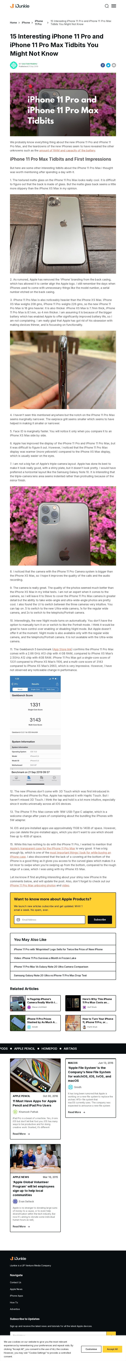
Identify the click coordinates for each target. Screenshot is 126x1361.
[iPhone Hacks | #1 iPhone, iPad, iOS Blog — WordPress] (20, 6)
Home (13, 22)
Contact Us (15, 1282)
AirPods (66, 1048)
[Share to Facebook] (103, 65)
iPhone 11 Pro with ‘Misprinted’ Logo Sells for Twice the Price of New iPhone (58, 949)
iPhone (26, 22)
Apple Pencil (89, 1048)
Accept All (112, 1349)
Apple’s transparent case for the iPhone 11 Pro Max (42, 848)
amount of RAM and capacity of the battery (67, 150)
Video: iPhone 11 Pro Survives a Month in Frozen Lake (45, 958)
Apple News (15, 1048)
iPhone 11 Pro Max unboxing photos (33, 885)
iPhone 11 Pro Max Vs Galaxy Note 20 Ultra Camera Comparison (51, 966)
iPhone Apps (16, 1295)
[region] (63, 1348)
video (65, 885)
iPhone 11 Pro (39, 22)
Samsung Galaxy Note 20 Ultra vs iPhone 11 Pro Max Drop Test (50, 975)
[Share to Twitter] (108, 65)
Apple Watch (42, 1048)
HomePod (115, 1048)
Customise (91, 1349)
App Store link (62, 649)
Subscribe (100, 919)
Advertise (15, 1309)
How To (14, 1302)
